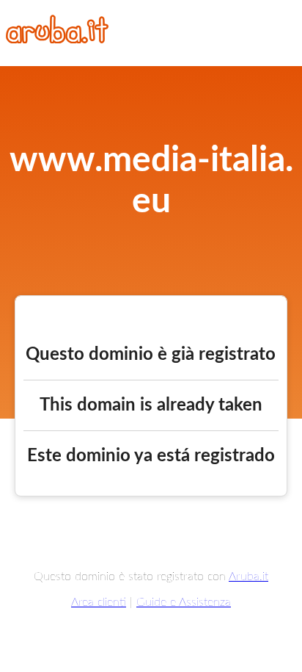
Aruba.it (248, 576)
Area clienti (98, 602)
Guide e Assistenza (183, 602)
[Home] (57, 40)
